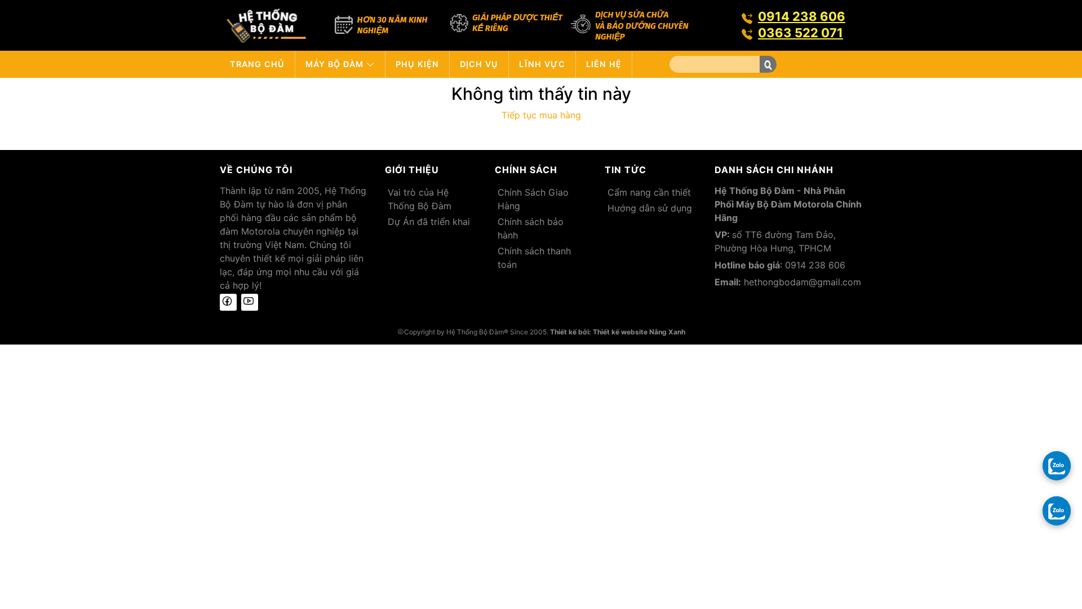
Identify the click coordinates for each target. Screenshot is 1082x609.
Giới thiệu (412, 169)
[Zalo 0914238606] (1057, 465)
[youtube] (249, 302)
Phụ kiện (417, 64)
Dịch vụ (479, 64)
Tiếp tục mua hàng (541, 115)
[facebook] (228, 302)
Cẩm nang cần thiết (649, 192)
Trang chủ (257, 64)
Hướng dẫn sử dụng (649, 208)
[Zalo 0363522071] (1057, 510)
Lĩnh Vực (542, 64)
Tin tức (625, 169)
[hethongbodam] (266, 24)
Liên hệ (604, 64)
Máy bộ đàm (335, 64)
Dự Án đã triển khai (429, 221)
